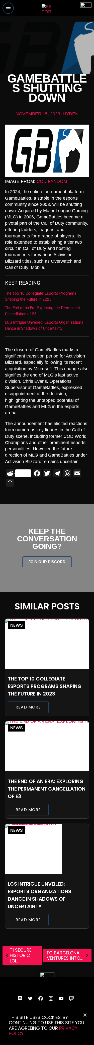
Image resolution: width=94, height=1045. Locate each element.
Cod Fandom (52, 181)
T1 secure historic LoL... (21, 955)
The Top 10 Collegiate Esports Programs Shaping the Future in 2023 (40, 296)
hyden (70, 113)
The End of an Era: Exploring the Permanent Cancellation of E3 (42, 310)
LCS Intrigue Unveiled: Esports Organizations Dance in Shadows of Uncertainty (44, 325)
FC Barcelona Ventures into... (64, 955)
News (16, 625)
